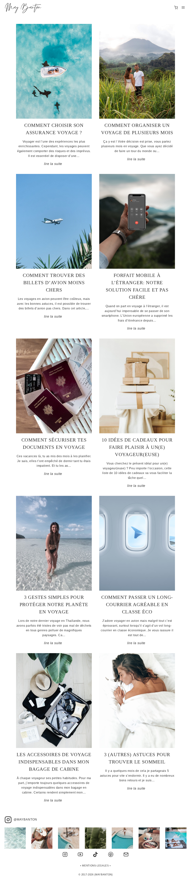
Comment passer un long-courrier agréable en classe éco (137, 605)
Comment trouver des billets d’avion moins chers (54, 283)
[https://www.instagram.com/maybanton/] (65, 854)
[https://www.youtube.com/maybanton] (80, 854)
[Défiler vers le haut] (182, 876)
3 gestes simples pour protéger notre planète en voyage (54, 605)
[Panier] (176, 7)
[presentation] (54, 71)
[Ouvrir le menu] (183, 7)
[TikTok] (95, 854)
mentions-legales (95, 865)
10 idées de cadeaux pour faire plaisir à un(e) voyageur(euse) (137, 447)
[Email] (126, 854)
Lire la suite (54, 164)
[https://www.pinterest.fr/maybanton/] (111, 854)
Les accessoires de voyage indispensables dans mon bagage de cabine (54, 762)
